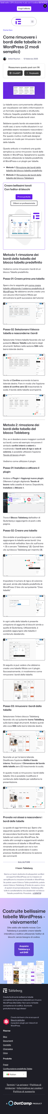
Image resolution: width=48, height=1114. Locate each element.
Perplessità (34, 73)
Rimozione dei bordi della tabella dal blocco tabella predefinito (24, 169)
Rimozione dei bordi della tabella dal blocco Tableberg (23, 176)
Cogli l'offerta (24, 8)
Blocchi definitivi (17, 1020)
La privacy (22, 1084)
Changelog (8, 1049)
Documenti (8, 1040)
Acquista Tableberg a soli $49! (24, 949)
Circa (5, 1053)
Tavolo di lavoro (11, 454)
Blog (5, 1036)
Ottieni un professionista (24, 203)
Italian (12, 1074)
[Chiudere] (45, 6)
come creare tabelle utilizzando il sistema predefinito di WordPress (23, 288)
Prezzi (5, 1064)
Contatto (7, 1045)
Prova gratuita (24, 196)
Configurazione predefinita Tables (17, 1068)
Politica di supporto (24, 1091)
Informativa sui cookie (29, 1087)
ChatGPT (17, 73)
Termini (11, 1084)
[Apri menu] (32, 21)
